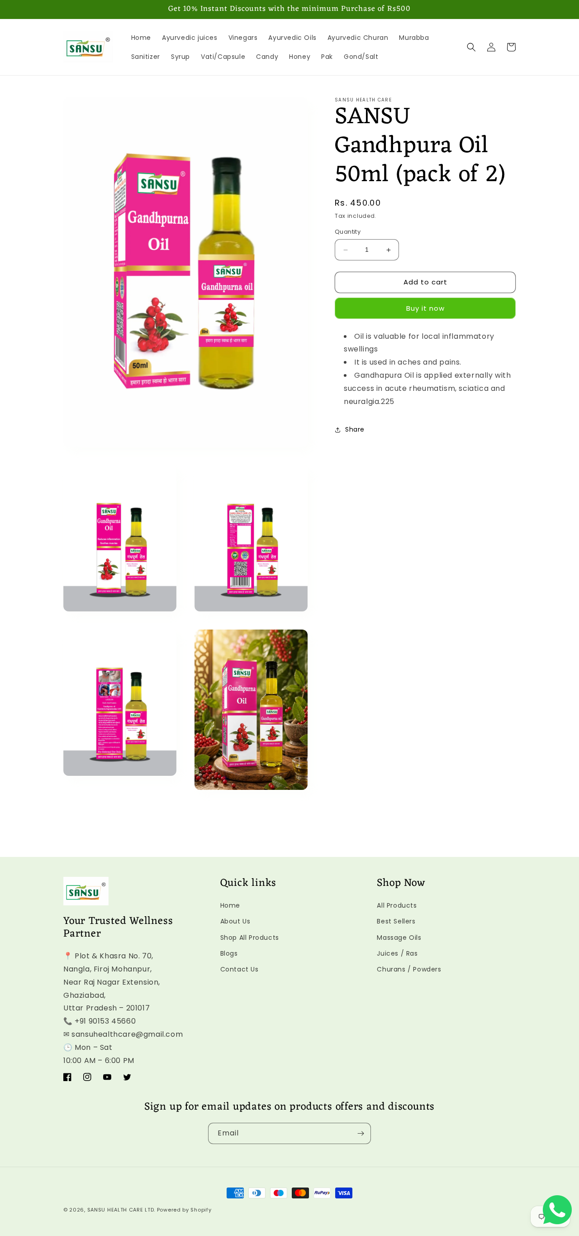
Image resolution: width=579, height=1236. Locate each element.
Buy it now (425, 308)
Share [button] (355, 429)
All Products (397, 905)
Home (230, 905)
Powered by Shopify (184, 1209)
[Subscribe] (360, 1133)
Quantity (348, 232)
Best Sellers (396, 921)
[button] (471, 47)
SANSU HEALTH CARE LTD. (121, 1209)
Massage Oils (399, 937)
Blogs (229, 952)
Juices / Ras (397, 952)
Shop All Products (249, 937)
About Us (235, 921)
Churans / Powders (409, 968)
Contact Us (239, 968)
